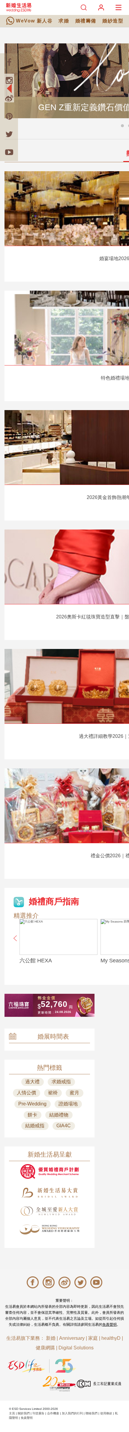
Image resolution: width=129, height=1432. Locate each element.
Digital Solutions (76, 1347)
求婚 (63, 20)
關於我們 (24, 1413)
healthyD (111, 1338)
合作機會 (53, 1413)
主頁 (12, 1413)
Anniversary (72, 1338)
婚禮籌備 (85, 20)
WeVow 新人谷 (34, 20)
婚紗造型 (112, 20)
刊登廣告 (38, 1413)
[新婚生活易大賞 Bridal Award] (49, 1193)
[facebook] (9, 62)
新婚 (51, 1338)
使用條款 (106, 1413)
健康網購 (45, 1347)
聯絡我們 (92, 1413)
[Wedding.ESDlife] (18, 7)
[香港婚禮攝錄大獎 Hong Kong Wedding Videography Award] (49, 1229)
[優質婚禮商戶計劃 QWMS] (49, 1171)
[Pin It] (9, 116)
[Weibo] (9, 98)
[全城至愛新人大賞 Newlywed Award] (49, 1211)
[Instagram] (9, 80)
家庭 (93, 1338)
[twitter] (9, 134)
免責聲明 (109, 1324)
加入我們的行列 (72, 1413)
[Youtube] (9, 152)
